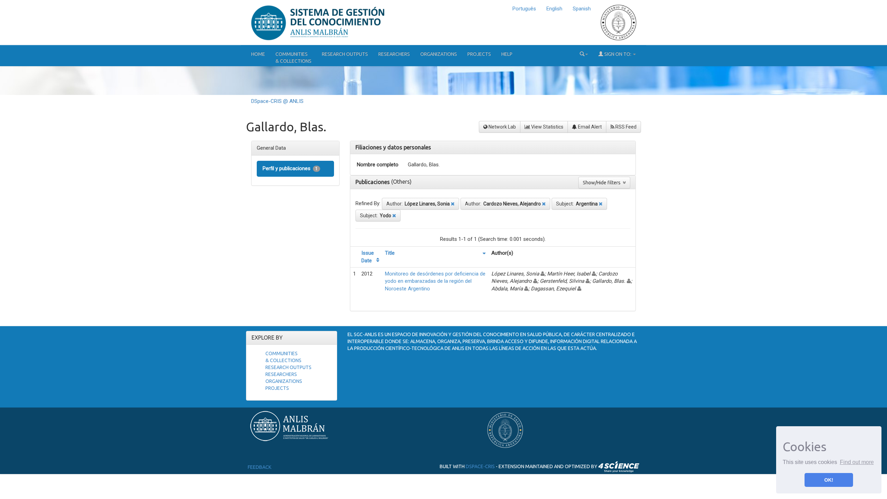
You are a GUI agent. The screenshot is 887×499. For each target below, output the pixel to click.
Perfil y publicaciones (290, 168)
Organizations (438, 54)
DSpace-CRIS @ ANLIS (277, 101)
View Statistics (546, 127)
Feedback (259, 467)
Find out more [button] (857, 462)
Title (390, 253)
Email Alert (589, 127)
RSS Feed (625, 127)
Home (258, 54)
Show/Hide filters (603, 182)
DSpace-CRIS (480, 466)
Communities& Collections (293, 57)
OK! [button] (828, 480)
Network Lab (502, 127)
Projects (479, 54)
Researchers (394, 54)
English (554, 9)
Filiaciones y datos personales (393, 147)
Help (506, 54)
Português (524, 9)
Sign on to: (617, 54)
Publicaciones (373, 182)
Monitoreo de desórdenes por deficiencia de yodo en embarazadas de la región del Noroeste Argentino (435, 281)
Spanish (582, 9)
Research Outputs (345, 54)
